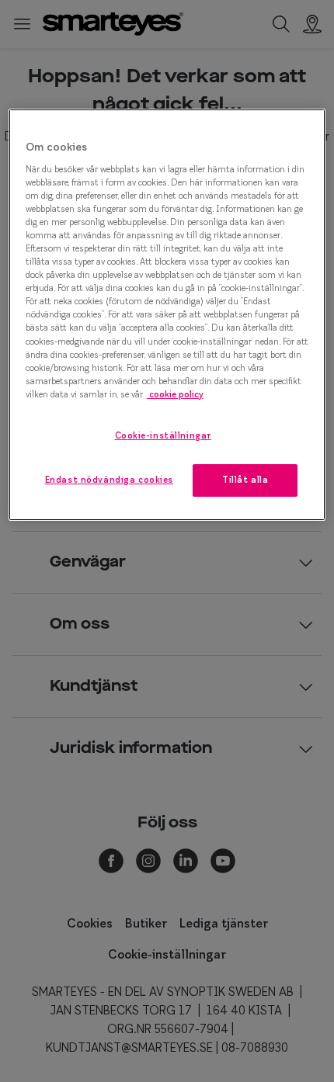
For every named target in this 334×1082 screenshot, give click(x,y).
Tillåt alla (245, 479)
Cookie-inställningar (163, 435)
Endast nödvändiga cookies (109, 479)
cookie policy (175, 394)
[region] (167, 315)
